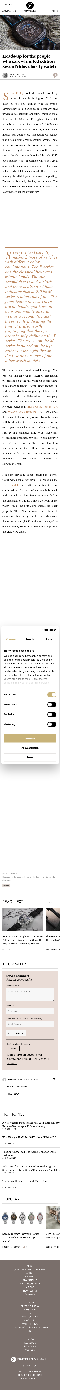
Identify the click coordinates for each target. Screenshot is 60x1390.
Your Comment (12, 986)
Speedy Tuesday (30, 1306)
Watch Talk (30, 1320)
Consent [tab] (11, 639)
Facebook (30, 1342)
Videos (30, 1287)
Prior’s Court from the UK (42, 406)
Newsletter (30, 1290)
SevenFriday (17, 93)
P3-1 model (10, 485)
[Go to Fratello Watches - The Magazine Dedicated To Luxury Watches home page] (30, 3)
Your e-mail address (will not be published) (24, 1019)
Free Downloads (30, 1283)
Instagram (30, 1346)
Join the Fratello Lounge (30, 1269)
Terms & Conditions (30, 1375)
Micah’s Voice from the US (24, 411)
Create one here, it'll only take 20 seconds (28, 1061)
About (30, 1273)
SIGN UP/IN (7, 4)
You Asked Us (30, 1316)
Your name (11, 1006)
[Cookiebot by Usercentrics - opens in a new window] (42, 630)
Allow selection (30, 747)
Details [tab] (30, 639)
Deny (30, 757)
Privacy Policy (30, 1378)
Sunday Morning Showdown (30, 1327)
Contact (30, 1294)
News (6, 885)
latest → (53, 903)
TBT (30, 1313)
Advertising (30, 1280)
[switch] (51, 704)
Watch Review (30, 1323)
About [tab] (49, 639)
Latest (30, 1330)
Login (13, 1048)
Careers (30, 1276)
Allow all (30, 738)
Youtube (30, 1349)
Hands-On (30, 1309)
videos (55, 11)
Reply (16, 1094)
